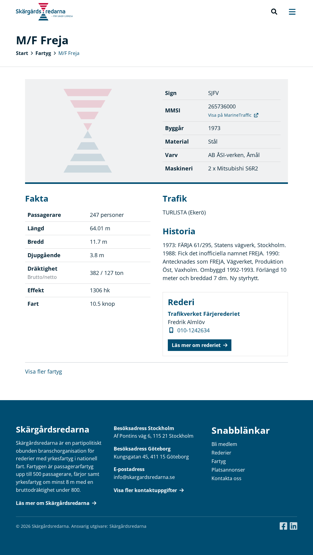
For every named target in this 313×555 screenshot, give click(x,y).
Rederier (221, 452)
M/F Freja (68, 53)
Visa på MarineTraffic (230, 115)
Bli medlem (224, 444)
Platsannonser (228, 469)
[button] (274, 12)
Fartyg (43, 53)
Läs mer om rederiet (196, 345)
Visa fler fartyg (43, 371)
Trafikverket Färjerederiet (204, 313)
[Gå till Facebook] (283, 526)
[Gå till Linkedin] (293, 526)
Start (22, 53)
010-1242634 (193, 330)
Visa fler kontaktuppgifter (145, 490)
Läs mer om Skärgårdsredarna (53, 503)
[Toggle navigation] (289, 11)
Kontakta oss (226, 478)
